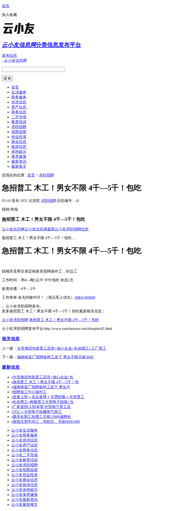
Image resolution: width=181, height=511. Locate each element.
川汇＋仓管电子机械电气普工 (36, 412)
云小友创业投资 (24, 475)
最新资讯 (18, 161)
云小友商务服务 (24, 435)
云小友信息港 (36, 229)
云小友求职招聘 (15, 320)
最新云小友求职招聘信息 (68, 229)
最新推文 (18, 166)
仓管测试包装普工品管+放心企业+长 (42, 377)
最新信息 (11, 367)
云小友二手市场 (24, 455)
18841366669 (84, 297)
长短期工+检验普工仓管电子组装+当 (42, 402)
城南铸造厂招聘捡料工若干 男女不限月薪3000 (55, 357)
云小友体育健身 (24, 495)
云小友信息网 (13, 229)
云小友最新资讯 (24, 500)
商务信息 (18, 112)
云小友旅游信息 (24, 485)
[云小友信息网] (31, 34)
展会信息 (18, 142)
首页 (5, 6)
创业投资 (18, 137)
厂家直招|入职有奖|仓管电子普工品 (41, 407)
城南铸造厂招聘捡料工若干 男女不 (40, 387)
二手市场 (18, 117)
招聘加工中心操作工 (29, 392)
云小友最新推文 (24, 505)
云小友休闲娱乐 (24, 490)
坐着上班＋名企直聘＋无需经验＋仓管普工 (47, 397)
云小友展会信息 (24, 480)
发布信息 (9, 55)
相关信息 (11, 338)
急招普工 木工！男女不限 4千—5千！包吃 (64, 320)
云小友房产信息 (24, 445)
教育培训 (18, 122)
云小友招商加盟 (24, 470)
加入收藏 (9, 15)
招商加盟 (18, 132)
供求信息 (18, 102)
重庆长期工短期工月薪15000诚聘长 (41, 417)
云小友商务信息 (24, 450)
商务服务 (18, 97)
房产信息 (18, 107)
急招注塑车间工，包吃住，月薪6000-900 (45, 422)
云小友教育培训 (24, 460)
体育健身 (18, 157)
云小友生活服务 (24, 430)
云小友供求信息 (24, 440)
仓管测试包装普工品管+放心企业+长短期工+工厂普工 (61, 348)
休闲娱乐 (18, 152)
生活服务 (18, 92)
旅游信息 (18, 147)
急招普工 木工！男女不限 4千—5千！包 (45, 382)
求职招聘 (18, 127)
